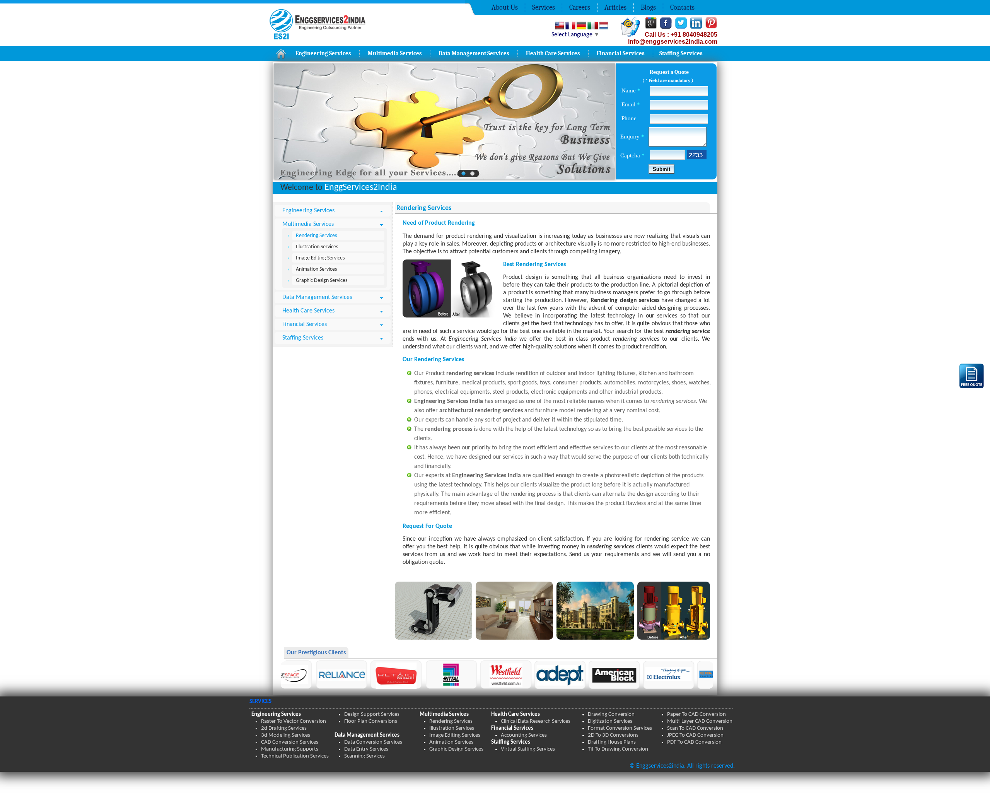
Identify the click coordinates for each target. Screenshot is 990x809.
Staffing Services (681, 53)
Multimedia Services (395, 53)
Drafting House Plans (612, 742)
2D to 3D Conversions (613, 735)
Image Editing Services (320, 258)
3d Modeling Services (285, 735)
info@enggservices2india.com (672, 41)
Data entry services (366, 749)
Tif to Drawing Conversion (618, 749)
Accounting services (524, 735)
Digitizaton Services (610, 721)
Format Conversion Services (620, 728)
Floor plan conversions (370, 721)
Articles (615, 7)
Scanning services (364, 756)
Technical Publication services (295, 756)
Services (543, 7)
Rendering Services (316, 236)
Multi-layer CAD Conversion (699, 721)
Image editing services (454, 735)
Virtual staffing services (528, 749)
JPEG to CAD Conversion (695, 735)
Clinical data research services (535, 721)
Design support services (371, 714)
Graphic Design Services (321, 280)
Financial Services (621, 53)
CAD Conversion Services (289, 742)
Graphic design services (456, 749)
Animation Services (316, 269)
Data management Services (474, 53)
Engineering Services (323, 53)
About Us (505, 7)
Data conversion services (373, 742)
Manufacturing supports (289, 749)
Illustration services (451, 728)
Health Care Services (553, 53)
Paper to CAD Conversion (696, 714)
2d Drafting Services (284, 728)
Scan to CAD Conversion (695, 728)
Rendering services (451, 721)
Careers (579, 7)
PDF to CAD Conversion (694, 742)
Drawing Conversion (611, 714)
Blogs (648, 7)
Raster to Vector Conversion (293, 721)
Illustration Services (317, 247)
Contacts (682, 7)
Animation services (451, 742)
